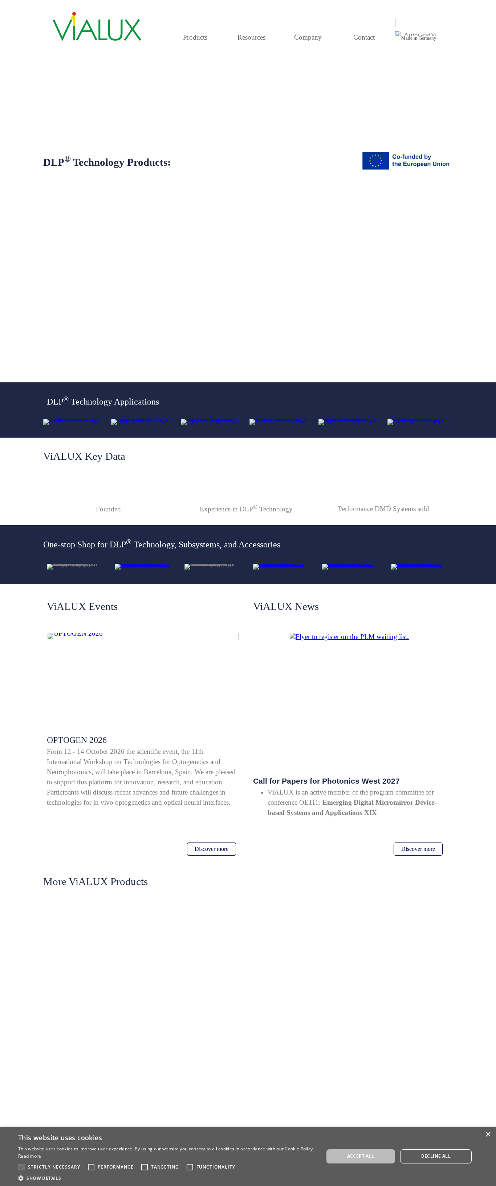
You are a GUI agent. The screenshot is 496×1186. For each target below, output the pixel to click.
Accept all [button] (360, 1156)
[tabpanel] (418, 37)
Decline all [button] (436, 1156)
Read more (29, 1156)
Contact (364, 37)
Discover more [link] (211, 849)
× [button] (488, 1134)
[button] (166, 1177)
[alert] (248, 1156)
